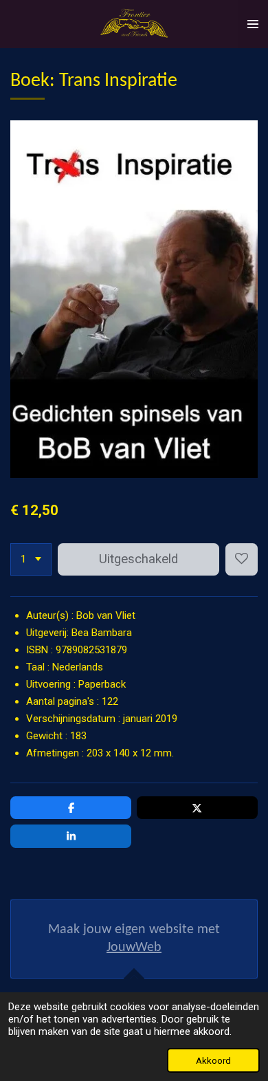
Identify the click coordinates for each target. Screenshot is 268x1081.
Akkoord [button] (213, 1060)
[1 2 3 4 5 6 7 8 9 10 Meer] (31, 559)
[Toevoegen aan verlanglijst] (241, 559)
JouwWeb (134, 947)
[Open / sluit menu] (253, 24)
